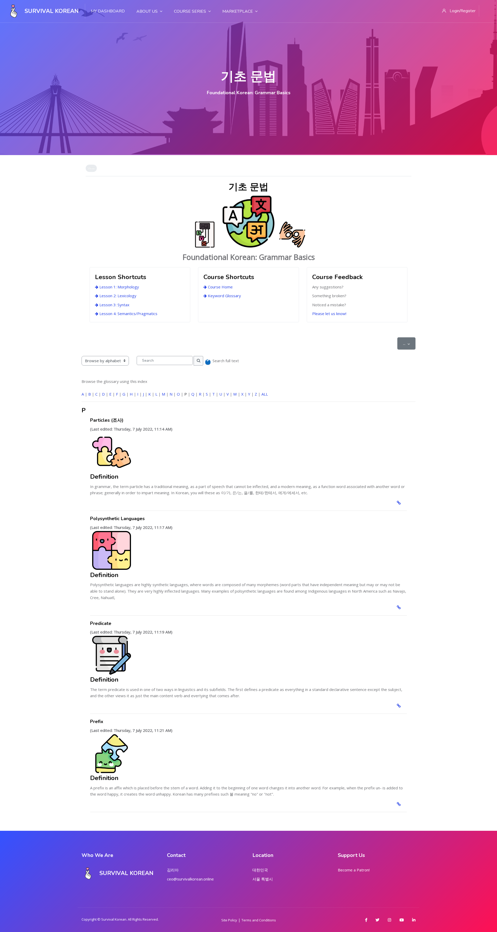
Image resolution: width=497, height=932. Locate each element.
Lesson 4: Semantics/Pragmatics (127, 313)
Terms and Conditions (259, 920)
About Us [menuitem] (147, 11)
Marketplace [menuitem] (237, 11)
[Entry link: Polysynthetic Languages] (400, 607)
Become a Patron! (354, 869)
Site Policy (229, 920)
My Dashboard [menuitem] (108, 11)
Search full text (226, 360)
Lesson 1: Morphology (118, 286)
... (409, 343)
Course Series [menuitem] (190, 11)
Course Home (220, 286)
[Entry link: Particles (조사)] (400, 503)
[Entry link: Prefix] (400, 804)
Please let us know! (329, 313)
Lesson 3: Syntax (113, 304)
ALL (264, 394)
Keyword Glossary (224, 295)
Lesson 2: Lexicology (117, 295)
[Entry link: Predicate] (400, 706)
